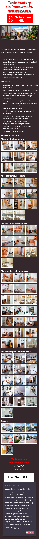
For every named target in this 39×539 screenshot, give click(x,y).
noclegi (8, 535)
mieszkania (19, 535)
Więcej (16, 527)
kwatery (13, 535)
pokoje (25, 535)
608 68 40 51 (36, 536)
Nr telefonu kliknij (23, 18)
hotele (2, 535)
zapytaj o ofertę (21, 477)
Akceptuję (29, 532)
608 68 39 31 (31, 536)
